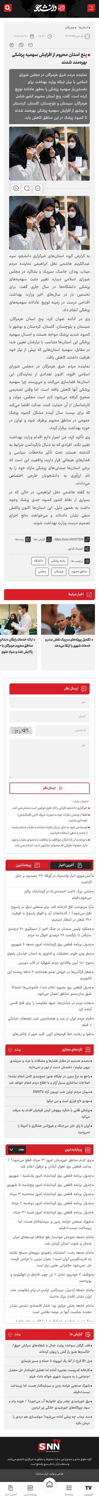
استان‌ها (83, 27)
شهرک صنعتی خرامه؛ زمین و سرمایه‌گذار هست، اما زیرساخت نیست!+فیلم (55, 1225)
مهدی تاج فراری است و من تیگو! (68, 1101)
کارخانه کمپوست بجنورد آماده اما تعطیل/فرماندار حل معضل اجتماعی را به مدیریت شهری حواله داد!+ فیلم (49, 1373)
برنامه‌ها (69, 1494)
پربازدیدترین (30, 1494)
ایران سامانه (42, 1474)
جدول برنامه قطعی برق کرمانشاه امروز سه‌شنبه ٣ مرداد (50, 1194)
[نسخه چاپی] (11, 44)
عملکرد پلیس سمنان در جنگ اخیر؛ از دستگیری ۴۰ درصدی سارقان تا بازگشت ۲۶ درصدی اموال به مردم (50, 932)
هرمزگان (69, 27)
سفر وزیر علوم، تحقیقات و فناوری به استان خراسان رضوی (49, 954)
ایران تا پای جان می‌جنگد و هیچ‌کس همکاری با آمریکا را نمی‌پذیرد (54, 1129)
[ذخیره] (21, 44)
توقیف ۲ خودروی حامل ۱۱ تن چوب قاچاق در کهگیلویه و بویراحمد (51, 1278)
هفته (21, 1149)
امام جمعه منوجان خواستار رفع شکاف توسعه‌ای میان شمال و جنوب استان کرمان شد (52, 1240)
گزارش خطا (39, 539)
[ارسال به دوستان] (30, 44)
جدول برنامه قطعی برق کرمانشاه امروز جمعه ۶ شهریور (51, 945)
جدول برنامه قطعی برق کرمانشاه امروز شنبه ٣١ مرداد (52, 1213)
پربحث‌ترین (23, 865)
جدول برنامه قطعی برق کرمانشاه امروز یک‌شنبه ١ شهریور (50, 1176)
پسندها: (19, 539)
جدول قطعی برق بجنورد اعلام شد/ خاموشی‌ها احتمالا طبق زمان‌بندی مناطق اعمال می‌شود (52, 991)
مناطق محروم (79, 571)
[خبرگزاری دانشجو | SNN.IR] (49, 8)
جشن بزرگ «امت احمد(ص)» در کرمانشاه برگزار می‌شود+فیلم (58, 895)
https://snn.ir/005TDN (69, 539)
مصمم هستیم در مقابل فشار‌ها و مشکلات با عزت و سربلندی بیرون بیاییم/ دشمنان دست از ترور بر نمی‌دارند (50, 1064)
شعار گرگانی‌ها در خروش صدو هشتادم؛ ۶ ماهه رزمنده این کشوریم (49, 975)
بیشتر (14, 1050)
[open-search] (8, 8)
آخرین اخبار (66, 865)
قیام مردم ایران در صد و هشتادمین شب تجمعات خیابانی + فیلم (50, 1022)
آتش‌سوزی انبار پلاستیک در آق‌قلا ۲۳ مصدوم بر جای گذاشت (53, 879)
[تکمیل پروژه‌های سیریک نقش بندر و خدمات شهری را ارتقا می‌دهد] (68, 619)
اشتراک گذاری (75, 549)
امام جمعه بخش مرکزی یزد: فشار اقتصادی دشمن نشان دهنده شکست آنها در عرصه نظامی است (51, 1309)
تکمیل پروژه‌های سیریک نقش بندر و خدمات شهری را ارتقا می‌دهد (68, 643)
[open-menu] (91, 8)
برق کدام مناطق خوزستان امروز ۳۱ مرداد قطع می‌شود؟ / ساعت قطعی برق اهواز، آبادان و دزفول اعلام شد (50, 1163)
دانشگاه (38, 561)
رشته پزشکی (58, 561)
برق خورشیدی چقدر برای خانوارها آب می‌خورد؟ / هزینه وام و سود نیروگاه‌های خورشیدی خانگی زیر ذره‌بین (49, 1404)
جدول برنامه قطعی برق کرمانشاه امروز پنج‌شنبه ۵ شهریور (49, 1185)
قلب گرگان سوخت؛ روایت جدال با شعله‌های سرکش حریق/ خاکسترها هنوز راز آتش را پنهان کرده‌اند (51, 1349)
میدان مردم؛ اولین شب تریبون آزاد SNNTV (61, 1092)
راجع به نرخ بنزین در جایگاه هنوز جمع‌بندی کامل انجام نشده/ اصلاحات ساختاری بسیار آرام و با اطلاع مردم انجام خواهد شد (49, 1079)
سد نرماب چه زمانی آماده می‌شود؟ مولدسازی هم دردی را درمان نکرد (51, 1420)
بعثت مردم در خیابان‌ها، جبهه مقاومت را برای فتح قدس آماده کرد (51, 1006)
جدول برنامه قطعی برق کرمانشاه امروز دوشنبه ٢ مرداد (51, 1203)
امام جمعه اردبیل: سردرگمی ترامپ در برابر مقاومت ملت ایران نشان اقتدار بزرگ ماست (51, 1293)
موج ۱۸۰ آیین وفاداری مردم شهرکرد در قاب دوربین (55, 963)
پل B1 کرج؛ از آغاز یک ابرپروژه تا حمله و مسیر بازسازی (55, 1361)
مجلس (42, 571)
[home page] (49, 1484)
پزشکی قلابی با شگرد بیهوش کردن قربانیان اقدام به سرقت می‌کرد (51, 1113)
